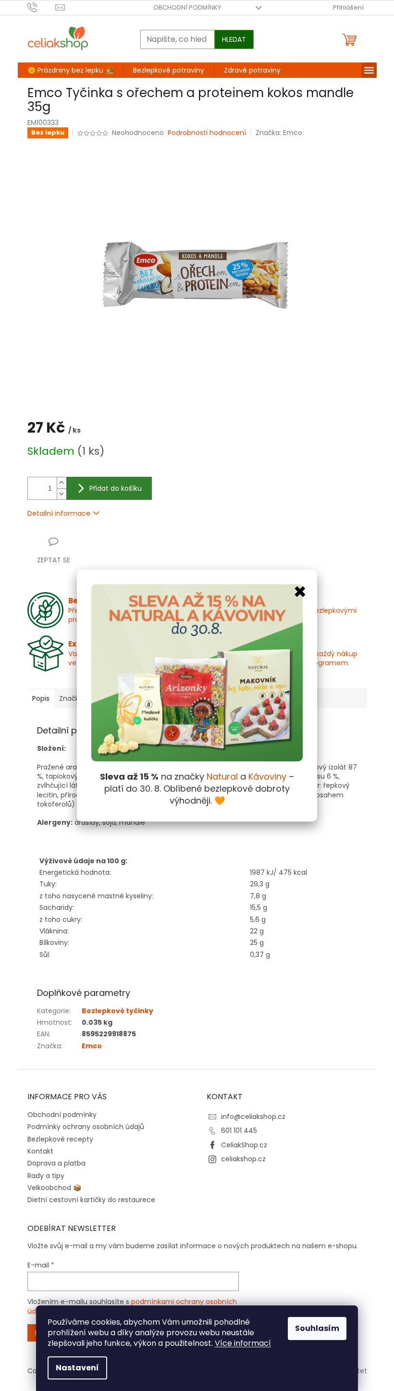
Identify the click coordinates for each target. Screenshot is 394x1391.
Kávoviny (267, 776)
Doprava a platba (56, 1163)
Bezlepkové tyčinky (117, 1011)
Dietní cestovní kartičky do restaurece (91, 1200)
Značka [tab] (71, 698)
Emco (92, 1046)
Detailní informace (58, 513)
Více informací (243, 1343)
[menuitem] (70, 70)
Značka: (279, 132)
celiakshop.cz (243, 1159)
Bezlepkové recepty (60, 1139)
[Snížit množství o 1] (61, 493)
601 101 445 (239, 1130)
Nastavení (77, 1367)
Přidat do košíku (115, 488)
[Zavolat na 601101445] (41, 7)
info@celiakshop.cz (253, 1116)
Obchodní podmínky (187, 7)
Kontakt (40, 1151)
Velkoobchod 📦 (54, 1187)
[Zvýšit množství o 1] (61, 482)
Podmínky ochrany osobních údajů (85, 1126)
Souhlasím (317, 1328)
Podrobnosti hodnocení (207, 132)
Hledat (234, 39)
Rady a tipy (45, 1175)
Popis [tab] (40, 698)
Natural (222, 776)
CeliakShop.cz (244, 1145)
